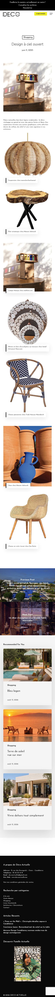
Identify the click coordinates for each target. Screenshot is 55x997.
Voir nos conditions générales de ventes (18, 882)
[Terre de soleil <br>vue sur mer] (27, 739)
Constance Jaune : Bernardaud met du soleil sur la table (26, 927)
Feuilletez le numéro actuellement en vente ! (27, 2)
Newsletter (27, 8)
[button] (51, 13)
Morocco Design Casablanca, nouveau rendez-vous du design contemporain (25, 932)
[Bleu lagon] (27, 677)
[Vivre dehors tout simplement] (27, 801)
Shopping (28, 37)
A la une (6, 896)
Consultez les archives (28, 5)
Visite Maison (8, 898)
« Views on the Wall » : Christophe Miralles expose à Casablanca (24, 923)
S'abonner (40, 14)
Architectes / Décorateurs (13, 905)
